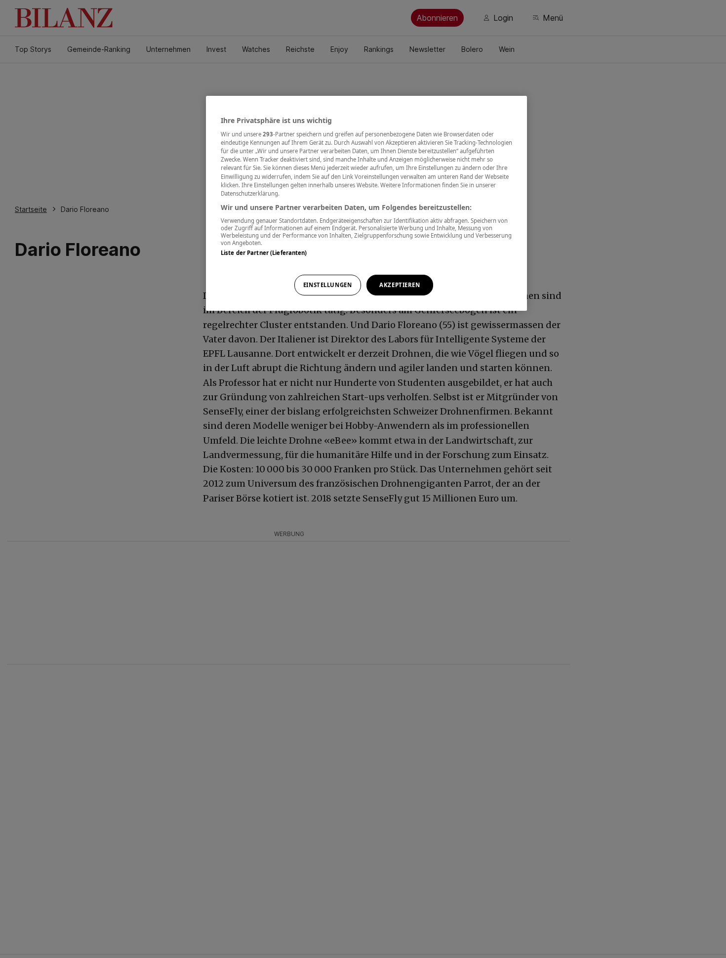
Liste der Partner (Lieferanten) (264, 253)
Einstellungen (327, 285)
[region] (366, 203)
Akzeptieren (399, 285)
